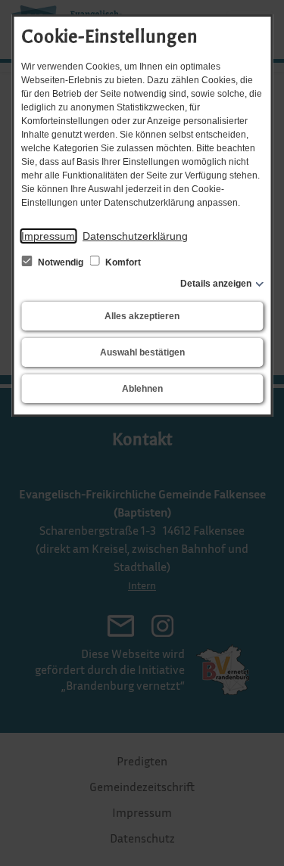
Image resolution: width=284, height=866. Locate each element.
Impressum (48, 236)
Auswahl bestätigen (142, 352)
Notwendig (61, 262)
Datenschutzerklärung (135, 236)
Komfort (122, 262)
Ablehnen (142, 388)
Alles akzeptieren (142, 316)
